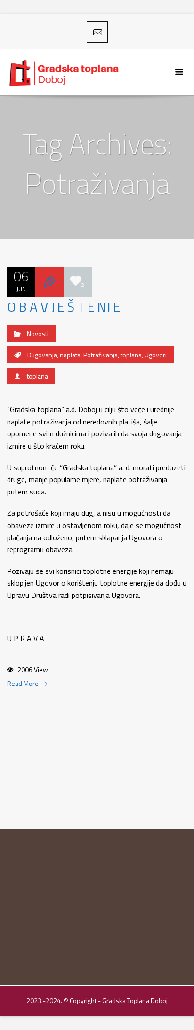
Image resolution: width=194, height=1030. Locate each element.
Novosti (37, 333)
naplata (70, 355)
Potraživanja (100, 355)
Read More (23, 683)
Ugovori (156, 355)
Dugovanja (42, 355)
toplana (131, 355)
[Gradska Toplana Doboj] (65, 72)
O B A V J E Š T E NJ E (63, 306)
